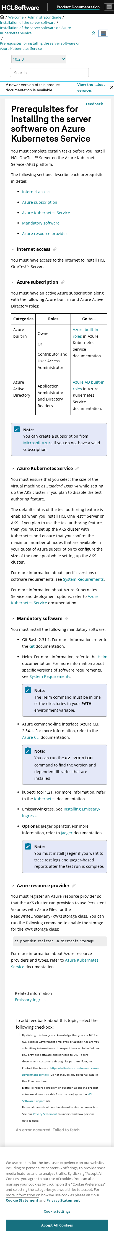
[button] (13, 249)
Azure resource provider (44, 233)
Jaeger (66, 832)
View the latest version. (91, 87)
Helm (102, 656)
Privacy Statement (45, 1114)
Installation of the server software (27, 22)
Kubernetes (45, 798)
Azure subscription (39, 202)
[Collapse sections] (94, 33)
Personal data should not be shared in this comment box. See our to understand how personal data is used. (60, 1113)
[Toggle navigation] (109, 7)
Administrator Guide (44, 17)
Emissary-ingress (30, 999)
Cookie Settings (57, 1211)
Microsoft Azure (38, 442)
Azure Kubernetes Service (46, 212)
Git (32, 646)
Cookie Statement (22, 1200)
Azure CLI (31, 737)
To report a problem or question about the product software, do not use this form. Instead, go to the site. (60, 1094)
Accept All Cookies (57, 1225)
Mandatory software (40, 223)
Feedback (94, 103)
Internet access (36, 191)
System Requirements (83, 579)
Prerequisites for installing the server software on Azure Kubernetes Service (40, 46)
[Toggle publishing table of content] (103, 33)
